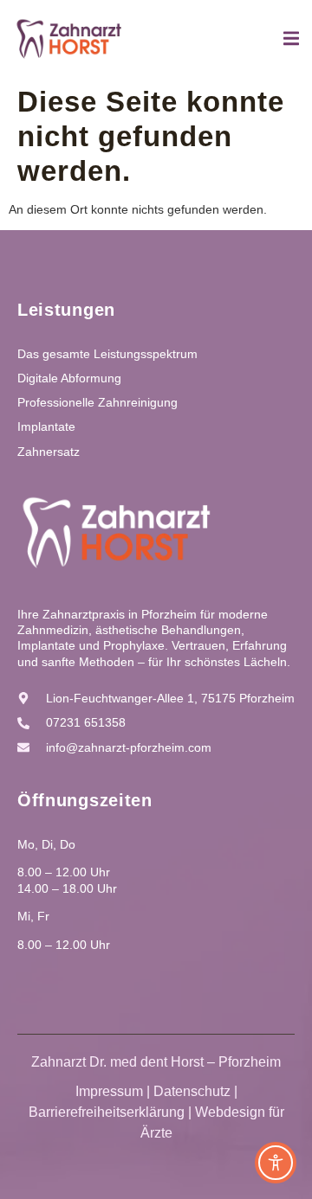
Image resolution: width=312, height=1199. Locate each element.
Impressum (109, 1091)
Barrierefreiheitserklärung (107, 1112)
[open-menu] (291, 41)
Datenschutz (192, 1091)
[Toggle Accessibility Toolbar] (276, 1163)
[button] (31, 1168)
